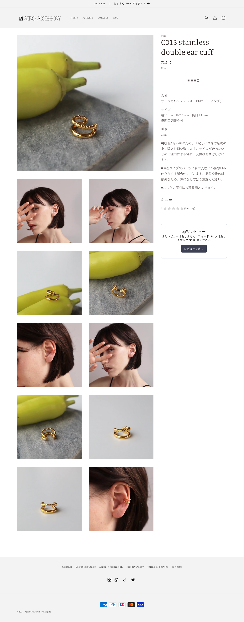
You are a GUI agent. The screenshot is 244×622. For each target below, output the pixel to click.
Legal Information (111, 566)
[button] (206, 18)
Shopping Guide (86, 566)
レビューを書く (194, 248)
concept (177, 566)
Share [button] (169, 199)
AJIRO (28, 611)
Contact (67, 566)
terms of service (158, 566)
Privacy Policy (135, 566)
